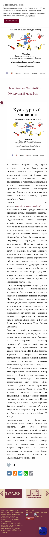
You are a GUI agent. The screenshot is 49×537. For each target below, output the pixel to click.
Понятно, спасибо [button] (12, 20)
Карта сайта (30, 510)
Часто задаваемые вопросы (37, 512)
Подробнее (30, 15)
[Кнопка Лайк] (9, 465)
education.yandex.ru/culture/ (28, 206)
